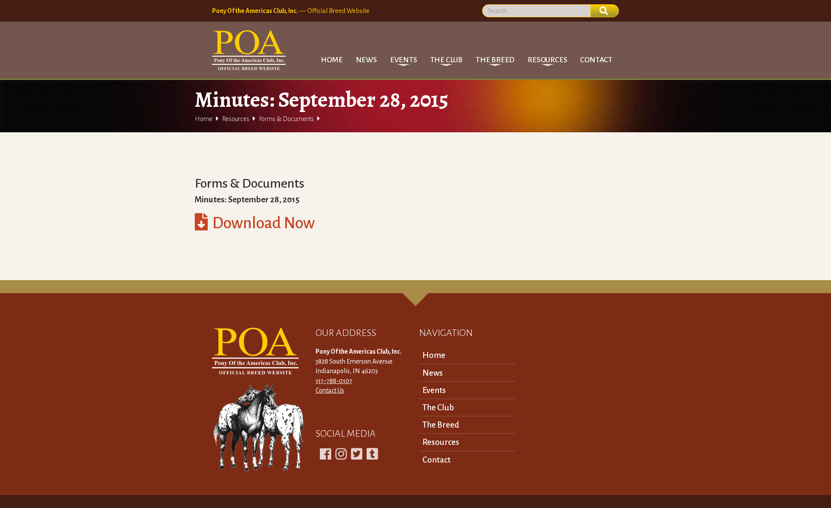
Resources (235, 118)
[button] (403, 60)
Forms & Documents (286, 118)
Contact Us (330, 390)
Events (434, 390)
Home (331, 60)
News (366, 60)
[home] (249, 50)
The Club (438, 407)
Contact (596, 60)
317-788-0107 (334, 380)
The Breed (440, 424)
